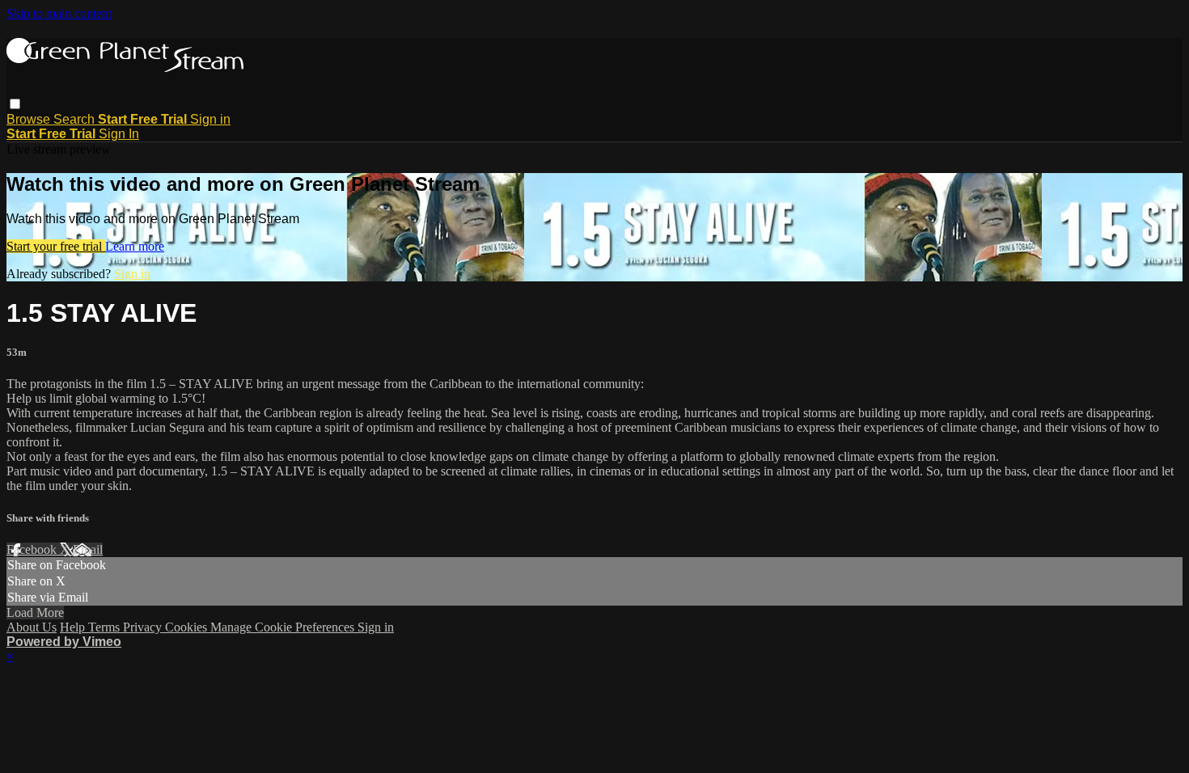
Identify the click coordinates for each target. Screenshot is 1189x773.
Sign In (119, 134)
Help (74, 627)
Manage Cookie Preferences (284, 627)
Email (88, 549)
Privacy (144, 627)
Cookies (187, 627)
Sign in (210, 119)
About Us (31, 627)
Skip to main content (59, 13)
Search (75, 119)
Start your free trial (55, 246)
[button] (15, 104)
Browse (29, 119)
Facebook (33, 549)
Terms (105, 627)
